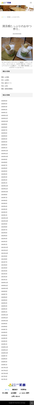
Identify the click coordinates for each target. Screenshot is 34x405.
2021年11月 (4, 250)
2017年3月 (4, 376)
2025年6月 (4, 133)
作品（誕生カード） (6, 83)
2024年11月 (4, 153)
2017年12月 (4, 367)
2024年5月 (4, 171)
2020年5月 (4, 300)
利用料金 (23, 389)
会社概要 (13, 393)
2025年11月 (4, 118)
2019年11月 (4, 317)
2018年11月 (4, 350)
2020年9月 (4, 291)
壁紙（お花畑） (5, 77)
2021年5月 (4, 268)
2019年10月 (4, 320)
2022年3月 (4, 238)
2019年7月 (4, 329)
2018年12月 (4, 347)
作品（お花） (5, 86)
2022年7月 (4, 229)
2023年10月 (4, 191)
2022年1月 (4, 244)
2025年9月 (4, 124)
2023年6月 (4, 200)
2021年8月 (4, 259)
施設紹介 (15, 389)
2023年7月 (4, 197)
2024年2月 (4, 180)
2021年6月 (4, 265)
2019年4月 (4, 335)
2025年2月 (4, 144)
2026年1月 (4, 112)
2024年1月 (4, 183)
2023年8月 (4, 194)
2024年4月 (4, 174)
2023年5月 (4, 203)
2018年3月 (4, 361)
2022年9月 (4, 224)
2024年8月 (4, 162)
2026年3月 (4, 106)
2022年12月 (4, 218)
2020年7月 (4, 294)
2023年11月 (4, 188)
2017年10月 (4, 373)
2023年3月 (4, 209)
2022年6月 (4, 232)
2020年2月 (4, 309)
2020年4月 (4, 303)
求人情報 (5, 393)
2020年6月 (4, 297)
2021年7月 (4, 262)
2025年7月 (4, 130)
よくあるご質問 (24, 393)
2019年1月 (4, 344)
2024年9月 (4, 159)
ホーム (4, 17)
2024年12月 (4, 150)
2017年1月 (4, 379)
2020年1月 (4, 312)
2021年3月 (4, 273)
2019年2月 (4, 341)
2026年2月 (4, 109)
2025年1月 (4, 147)
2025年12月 (4, 115)
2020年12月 (4, 282)
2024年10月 (4, 156)
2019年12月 (4, 314)
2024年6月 (4, 168)
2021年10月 (4, 253)
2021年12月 (4, 247)
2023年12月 (4, 186)
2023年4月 (4, 206)
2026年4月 (4, 103)
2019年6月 (4, 332)
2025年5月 (4, 136)
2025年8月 (4, 127)
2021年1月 (4, 279)
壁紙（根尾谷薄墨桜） (7, 89)
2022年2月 (4, 241)
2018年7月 (4, 356)
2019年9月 (4, 323)
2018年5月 (4, 358)
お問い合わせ (16, 396)
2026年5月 (4, 100)
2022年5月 (4, 235)
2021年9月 (4, 256)
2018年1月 (4, 364)
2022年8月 (4, 227)
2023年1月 (4, 215)
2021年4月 (4, 271)
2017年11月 (4, 370)
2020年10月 (4, 288)
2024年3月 (4, 177)
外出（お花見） (5, 80)
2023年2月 (4, 212)
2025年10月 (4, 121)
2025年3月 (4, 142)
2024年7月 (4, 165)
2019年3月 (4, 338)
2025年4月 (4, 139)
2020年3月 (4, 306)
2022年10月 (4, 221)
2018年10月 (4, 353)
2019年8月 (4, 326)
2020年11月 (4, 285)
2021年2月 (4, 276)
